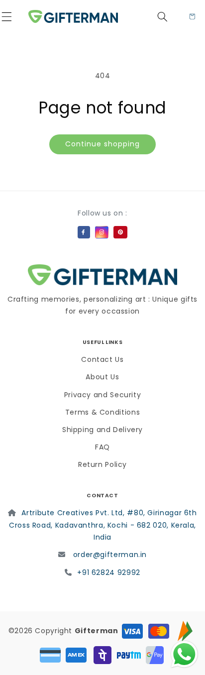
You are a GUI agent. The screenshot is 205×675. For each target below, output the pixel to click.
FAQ (102, 447)
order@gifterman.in (110, 555)
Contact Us (102, 359)
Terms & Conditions (102, 412)
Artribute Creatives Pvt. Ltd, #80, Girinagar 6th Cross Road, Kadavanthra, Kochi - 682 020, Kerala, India (103, 525)
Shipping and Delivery (102, 430)
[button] (12, 16)
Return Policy (102, 464)
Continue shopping (102, 144)
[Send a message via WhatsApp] (184, 654)
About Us (102, 377)
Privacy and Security (102, 395)
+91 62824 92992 (108, 572)
